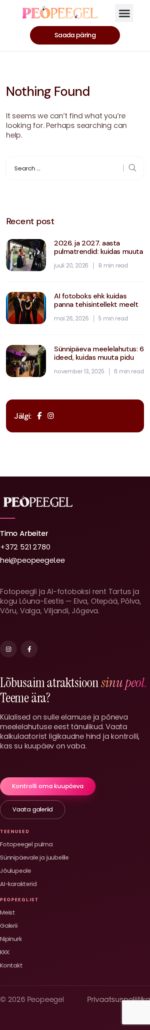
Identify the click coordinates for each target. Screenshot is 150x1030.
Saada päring (75, 35)
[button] (124, 13)
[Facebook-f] (29, 649)
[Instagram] (8, 649)
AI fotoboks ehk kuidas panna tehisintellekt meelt (96, 300)
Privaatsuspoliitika (118, 999)
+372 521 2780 (25, 547)
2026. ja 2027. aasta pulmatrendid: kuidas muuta (98, 247)
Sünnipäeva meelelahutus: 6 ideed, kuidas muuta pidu (99, 353)
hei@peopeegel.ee (32, 560)
